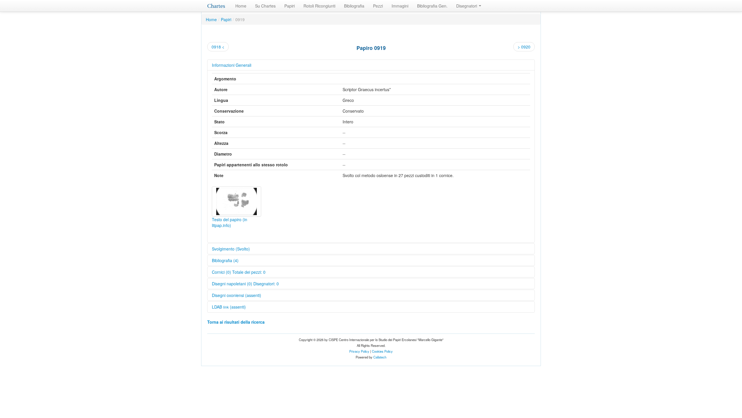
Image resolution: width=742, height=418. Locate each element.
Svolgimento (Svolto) (231, 249)
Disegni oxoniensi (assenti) (236, 295)
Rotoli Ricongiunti (319, 6)
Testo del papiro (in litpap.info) (229, 222)
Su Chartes (265, 6)
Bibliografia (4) (225, 260)
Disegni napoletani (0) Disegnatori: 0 (245, 284)
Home (240, 6)
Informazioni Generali (231, 65)
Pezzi (378, 6)
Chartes (216, 6)
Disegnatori (467, 6)
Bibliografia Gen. (432, 6)
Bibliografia (354, 6)
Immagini (400, 6)
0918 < (218, 47)
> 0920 (524, 47)
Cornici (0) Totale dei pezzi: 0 (238, 272)
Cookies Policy (382, 351)
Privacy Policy (359, 351)
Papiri (289, 6)
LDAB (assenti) (229, 307)
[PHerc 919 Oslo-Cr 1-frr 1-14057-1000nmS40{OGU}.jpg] (236, 201)
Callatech (379, 357)
